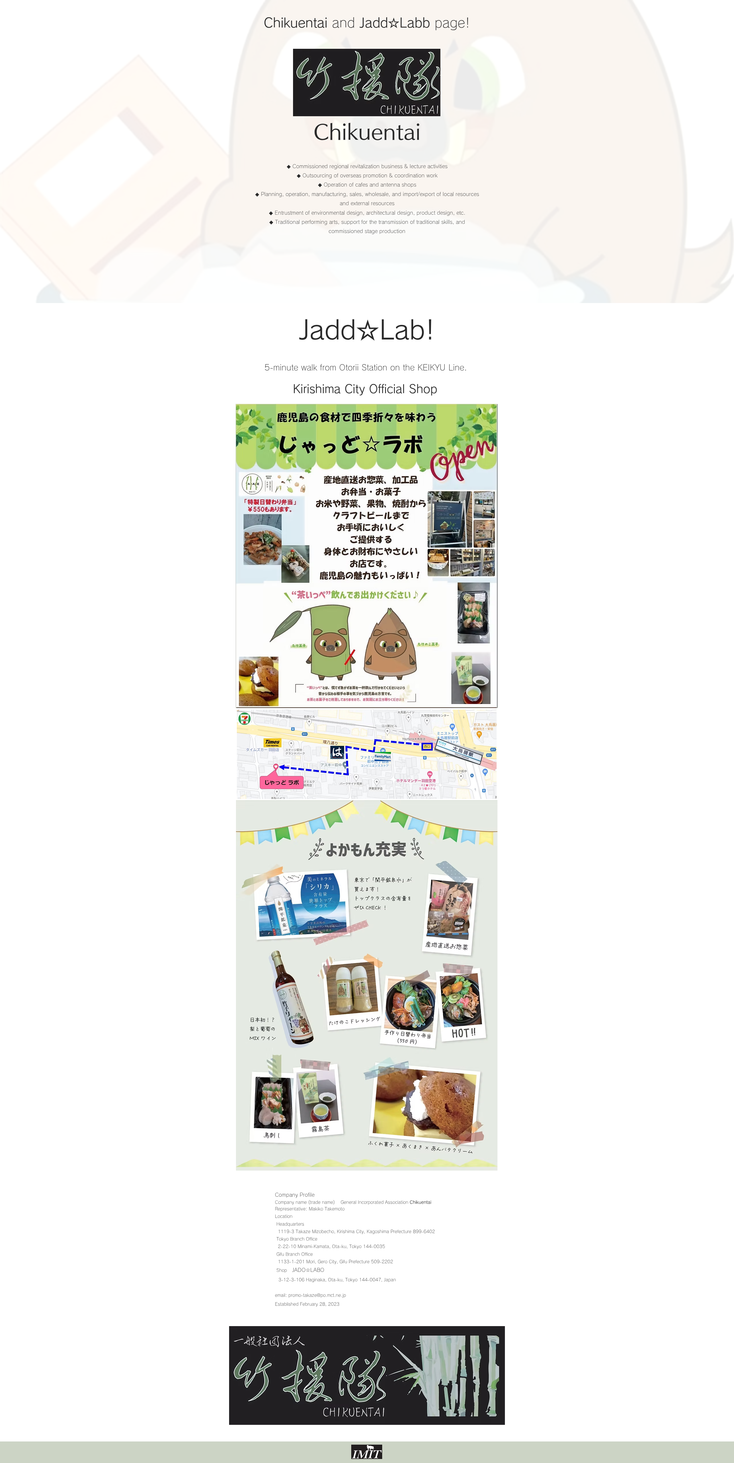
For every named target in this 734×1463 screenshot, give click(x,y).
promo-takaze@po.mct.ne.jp (317, 1295)
